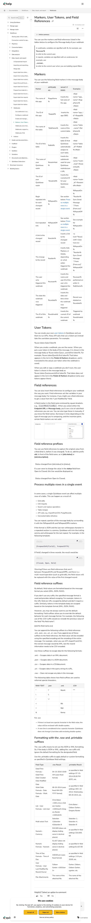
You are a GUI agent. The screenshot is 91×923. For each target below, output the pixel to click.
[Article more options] (82, 28)
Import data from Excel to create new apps (21, 87)
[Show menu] (82, 4)
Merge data (17, 69)
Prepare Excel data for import (21, 90)
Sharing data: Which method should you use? (20, 37)
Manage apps (14, 26)
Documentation (13, 10)
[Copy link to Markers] (49, 74)
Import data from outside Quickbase (21, 79)
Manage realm (14, 29)
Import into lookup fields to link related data (21, 76)
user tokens (59, 333)
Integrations (15, 51)
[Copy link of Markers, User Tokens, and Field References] (52, 21)
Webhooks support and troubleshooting (22, 129)
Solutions (15, 154)
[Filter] (27, 17)
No (52, 896)
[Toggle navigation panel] (31, 19)
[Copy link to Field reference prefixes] (66, 444)
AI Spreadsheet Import (20, 62)
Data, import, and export (39, 10)
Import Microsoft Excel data (21, 83)
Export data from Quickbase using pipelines (21, 101)
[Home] (7, 4)
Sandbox (14, 151)
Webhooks (53, 10)
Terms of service (83, 918)
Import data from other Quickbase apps (21, 72)
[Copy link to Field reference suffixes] (66, 583)
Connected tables (17, 47)
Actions (16, 136)
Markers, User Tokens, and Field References (22, 122)
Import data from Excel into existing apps (21, 94)
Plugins (14, 147)
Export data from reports (21, 97)
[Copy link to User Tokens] (55, 328)
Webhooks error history (22, 126)
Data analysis (16, 54)
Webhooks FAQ (20, 133)
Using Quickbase (15, 22)
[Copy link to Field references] (60, 385)
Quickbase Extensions (18, 161)
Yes (41, 896)
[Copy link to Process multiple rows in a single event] (38, 488)
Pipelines (15, 44)
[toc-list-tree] (77, 28)
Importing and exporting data (21, 65)
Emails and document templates (20, 140)
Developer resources (16, 165)
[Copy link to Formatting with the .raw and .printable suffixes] (47, 742)
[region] (59, 544)
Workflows (25, 10)
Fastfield (14, 144)
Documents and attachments (20, 158)
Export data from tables (20, 104)
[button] (16, 18)
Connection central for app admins (20, 40)
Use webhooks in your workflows (22, 111)
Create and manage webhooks (22, 119)
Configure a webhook (21, 115)
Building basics (14, 169)
